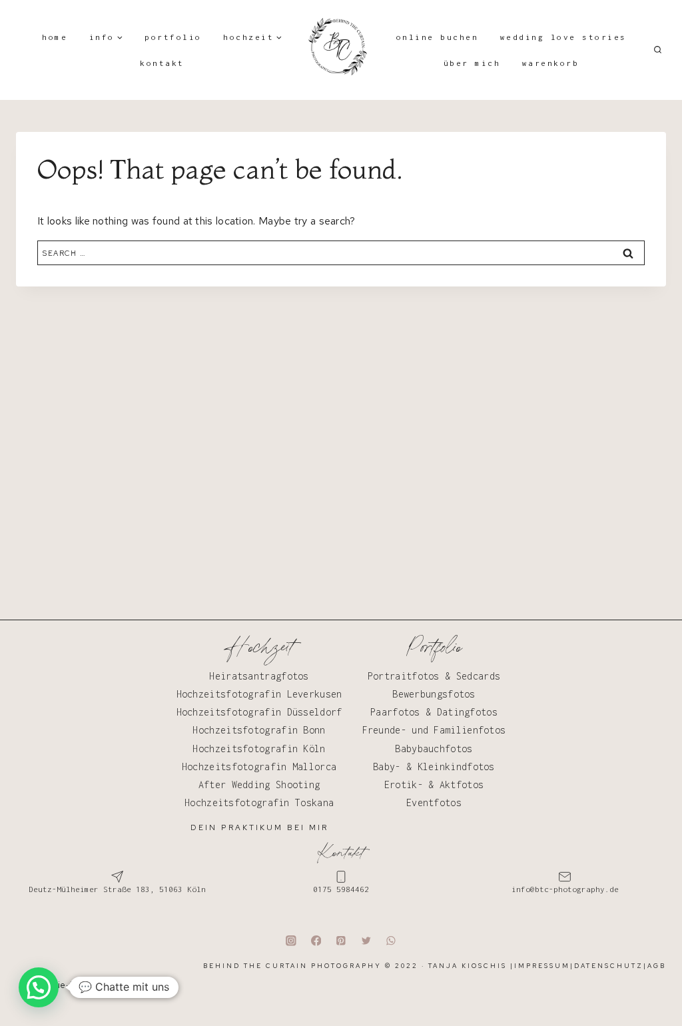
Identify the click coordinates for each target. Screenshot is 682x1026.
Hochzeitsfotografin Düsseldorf (259, 712)
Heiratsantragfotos (258, 676)
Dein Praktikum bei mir (259, 827)
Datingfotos (467, 712)
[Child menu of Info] (106, 37)
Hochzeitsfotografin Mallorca (259, 766)
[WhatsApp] (391, 940)
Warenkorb (550, 63)
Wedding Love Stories (563, 37)
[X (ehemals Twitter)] (366, 940)
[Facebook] (316, 940)
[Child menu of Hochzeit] (253, 37)
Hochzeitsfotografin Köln (258, 748)
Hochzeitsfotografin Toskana (259, 802)
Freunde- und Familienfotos (434, 730)
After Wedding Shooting (259, 784)
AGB (656, 965)
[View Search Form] (657, 50)
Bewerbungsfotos (434, 694)
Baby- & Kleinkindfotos (434, 766)
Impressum (542, 965)
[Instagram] (290, 940)
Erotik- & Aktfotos (434, 784)
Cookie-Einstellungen (80, 985)
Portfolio (173, 37)
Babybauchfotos (433, 748)
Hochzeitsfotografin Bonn (258, 730)
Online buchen (437, 37)
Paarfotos (395, 712)
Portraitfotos (404, 676)
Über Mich (472, 63)
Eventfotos (434, 802)
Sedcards (478, 676)
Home (54, 37)
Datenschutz (608, 965)
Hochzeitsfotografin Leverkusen (259, 694)
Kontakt (162, 63)
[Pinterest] (340, 940)
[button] (39, 987)
